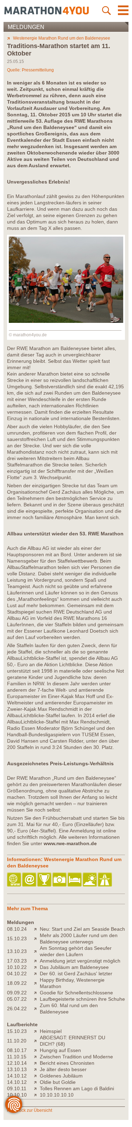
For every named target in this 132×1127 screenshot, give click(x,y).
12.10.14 (17, 1063)
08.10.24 (17, 929)
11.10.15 (16, 1056)
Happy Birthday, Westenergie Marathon (72, 983)
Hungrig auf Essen (60, 1050)
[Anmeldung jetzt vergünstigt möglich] (37, 961)
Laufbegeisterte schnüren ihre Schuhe (82, 999)
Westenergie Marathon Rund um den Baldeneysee (61, 38)
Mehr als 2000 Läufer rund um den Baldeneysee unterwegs (79, 939)
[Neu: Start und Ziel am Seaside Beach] (37, 929)
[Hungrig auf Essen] (37, 1050)
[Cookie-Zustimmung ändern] (13, 1104)
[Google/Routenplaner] (105, 880)
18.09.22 (17, 983)
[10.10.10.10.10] (37, 1095)
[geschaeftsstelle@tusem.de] (29, 880)
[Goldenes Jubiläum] (37, 1075)
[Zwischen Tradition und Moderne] (37, 1056)
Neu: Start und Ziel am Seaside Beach (82, 929)
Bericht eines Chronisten (67, 1063)
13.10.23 (17, 951)
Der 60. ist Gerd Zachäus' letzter (76, 973)
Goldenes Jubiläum (61, 1076)
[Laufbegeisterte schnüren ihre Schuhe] (37, 999)
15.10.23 (17, 938)
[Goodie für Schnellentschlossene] (37, 992)
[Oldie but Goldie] (37, 1082)
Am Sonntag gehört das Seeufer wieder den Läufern (76, 951)
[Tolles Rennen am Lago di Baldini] (37, 1088)
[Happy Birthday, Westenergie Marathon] (37, 983)
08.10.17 (17, 1050)
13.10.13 (17, 1069)
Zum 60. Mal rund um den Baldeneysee (69, 1009)
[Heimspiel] (37, 1031)
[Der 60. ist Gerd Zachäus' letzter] (37, 973)
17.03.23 (17, 961)
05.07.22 (17, 999)
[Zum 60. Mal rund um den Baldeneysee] (37, 1008)
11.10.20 (16, 1041)
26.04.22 (17, 1008)
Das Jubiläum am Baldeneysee (74, 967)
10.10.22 (17, 967)
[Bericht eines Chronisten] (37, 1063)
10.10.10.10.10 (57, 1095)
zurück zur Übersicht (32, 1110)
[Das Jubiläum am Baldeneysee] (37, 967)
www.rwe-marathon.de (70, 843)
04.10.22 (17, 973)
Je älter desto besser (63, 1069)
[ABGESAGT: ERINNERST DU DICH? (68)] (37, 1040)
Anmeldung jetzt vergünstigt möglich (80, 961)
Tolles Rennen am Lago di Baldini (77, 1088)
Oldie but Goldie (58, 1082)
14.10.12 (17, 1076)
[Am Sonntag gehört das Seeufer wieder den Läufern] (37, 951)
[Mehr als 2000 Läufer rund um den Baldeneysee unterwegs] (37, 938)
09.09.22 (17, 992)
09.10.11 (16, 1088)
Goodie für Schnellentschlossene (76, 992)
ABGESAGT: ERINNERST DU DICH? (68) (72, 1041)
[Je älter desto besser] (37, 1069)
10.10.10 (17, 1095)
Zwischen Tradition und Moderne (76, 1056)
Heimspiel (51, 1031)
